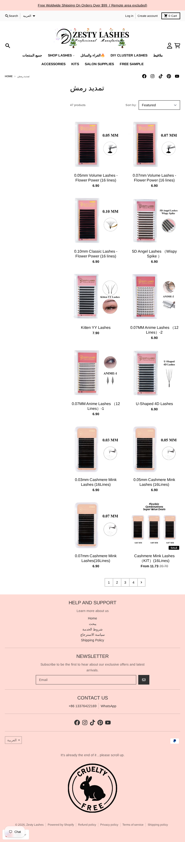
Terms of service (133, 824)
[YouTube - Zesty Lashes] (177, 76)
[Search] (8, 46)
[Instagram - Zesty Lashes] (152, 76)
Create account (148, 16)
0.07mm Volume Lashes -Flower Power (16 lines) (154, 177)
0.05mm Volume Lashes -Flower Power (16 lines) (96, 177)
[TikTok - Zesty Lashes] (161, 76)
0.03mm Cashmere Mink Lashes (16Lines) (96, 482)
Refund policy (87, 824)
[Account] (169, 46)
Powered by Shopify (61, 824)
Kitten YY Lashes (96, 327)
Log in (129, 16)
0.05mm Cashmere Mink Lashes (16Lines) (154, 482)
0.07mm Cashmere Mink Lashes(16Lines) (96, 558)
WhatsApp (108, 706)
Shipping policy (158, 824)
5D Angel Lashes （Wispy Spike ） (154, 253)
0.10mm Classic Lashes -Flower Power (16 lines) (95, 253)
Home (9, 76)
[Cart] (177, 46)
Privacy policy (109, 824)
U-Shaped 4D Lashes (154, 404)
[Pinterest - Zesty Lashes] (169, 76)
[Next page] (141, 582)
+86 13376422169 (83, 706)
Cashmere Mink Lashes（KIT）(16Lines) (154, 558)
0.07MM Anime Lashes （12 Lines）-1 (96, 406)
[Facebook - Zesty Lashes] (144, 76)
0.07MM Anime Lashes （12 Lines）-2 (154, 329)
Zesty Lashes (35, 824)
